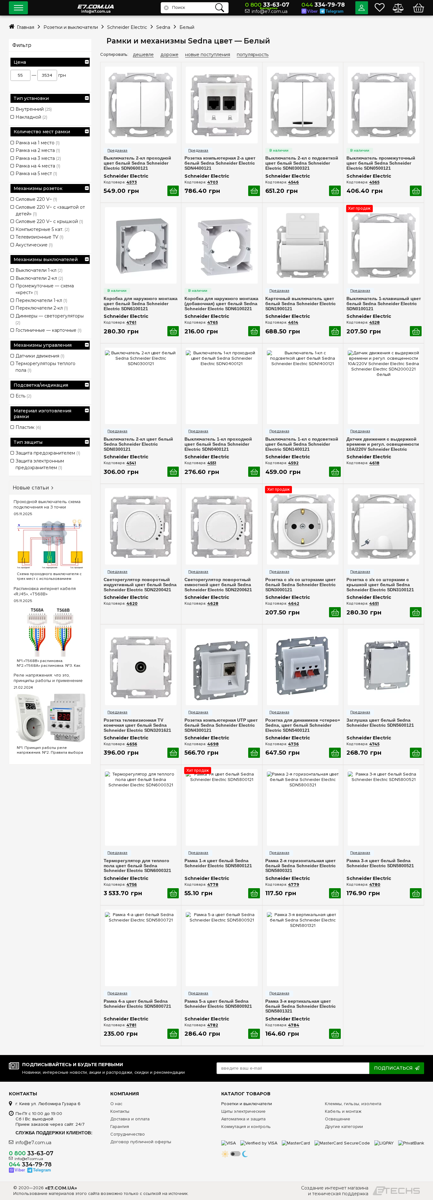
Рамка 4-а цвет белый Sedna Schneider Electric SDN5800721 (137, 1004)
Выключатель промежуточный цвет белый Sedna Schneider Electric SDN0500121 (380, 163)
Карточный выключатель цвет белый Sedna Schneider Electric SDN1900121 (300, 303)
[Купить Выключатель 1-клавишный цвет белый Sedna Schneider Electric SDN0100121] (416, 331)
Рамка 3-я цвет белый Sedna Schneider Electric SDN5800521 (380, 863)
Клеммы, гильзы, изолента (353, 1103)
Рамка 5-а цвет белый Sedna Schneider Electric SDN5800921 (218, 1004)
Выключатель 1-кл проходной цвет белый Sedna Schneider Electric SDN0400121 (218, 444)
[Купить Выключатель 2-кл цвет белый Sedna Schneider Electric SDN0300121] (173, 472)
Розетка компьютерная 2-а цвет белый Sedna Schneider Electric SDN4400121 (219, 163)
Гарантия (119, 1126)
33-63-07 (267, 4)
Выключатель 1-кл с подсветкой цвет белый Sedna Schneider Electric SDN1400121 (301, 444)
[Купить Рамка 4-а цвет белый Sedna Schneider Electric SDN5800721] (173, 1034)
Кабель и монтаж (343, 1111)
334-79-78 (323, 4)
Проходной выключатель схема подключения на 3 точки (47, 504)
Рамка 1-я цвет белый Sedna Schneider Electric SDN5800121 (218, 863)
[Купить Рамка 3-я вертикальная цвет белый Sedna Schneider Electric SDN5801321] (335, 1034)
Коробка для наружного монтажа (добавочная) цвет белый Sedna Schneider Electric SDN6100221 (221, 303)
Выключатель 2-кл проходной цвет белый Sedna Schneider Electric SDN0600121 (137, 163)
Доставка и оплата (130, 1119)
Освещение (337, 1119)
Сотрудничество (127, 1134)
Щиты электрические (243, 1111)
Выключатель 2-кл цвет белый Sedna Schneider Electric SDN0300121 (138, 444)
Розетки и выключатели (246, 1103)
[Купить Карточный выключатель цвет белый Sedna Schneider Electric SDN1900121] (335, 331)
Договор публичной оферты (140, 1141)
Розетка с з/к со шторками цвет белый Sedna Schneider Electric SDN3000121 (300, 584)
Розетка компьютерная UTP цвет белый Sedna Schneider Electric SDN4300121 (221, 725)
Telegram (335, 11)
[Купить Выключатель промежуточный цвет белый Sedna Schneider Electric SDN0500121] (416, 191)
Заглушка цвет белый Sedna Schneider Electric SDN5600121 (380, 723)
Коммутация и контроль (246, 1126)
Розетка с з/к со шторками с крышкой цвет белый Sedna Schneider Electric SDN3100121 (380, 584)
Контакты (119, 1111)
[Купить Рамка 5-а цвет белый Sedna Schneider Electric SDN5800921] (254, 1034)
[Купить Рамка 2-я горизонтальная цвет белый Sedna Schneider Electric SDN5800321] (335, 893)
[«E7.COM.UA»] (96, 2)
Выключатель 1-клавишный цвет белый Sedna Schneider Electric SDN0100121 (383, 303)
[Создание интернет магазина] (396, 1190)
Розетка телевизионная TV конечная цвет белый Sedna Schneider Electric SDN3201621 (137, 725)
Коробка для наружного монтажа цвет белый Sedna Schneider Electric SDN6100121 (141, 303)
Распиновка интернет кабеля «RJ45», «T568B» (45, 591)
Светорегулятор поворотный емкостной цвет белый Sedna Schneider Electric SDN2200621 (218, 584)
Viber (312, 11)
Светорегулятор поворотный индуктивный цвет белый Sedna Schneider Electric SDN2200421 (140, 584)
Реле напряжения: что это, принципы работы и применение (48, 677)
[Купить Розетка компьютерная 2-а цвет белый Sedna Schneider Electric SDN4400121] (254, 191)
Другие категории (344, 1126)
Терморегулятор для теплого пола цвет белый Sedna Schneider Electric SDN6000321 (137, 865)
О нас (116, 1103)
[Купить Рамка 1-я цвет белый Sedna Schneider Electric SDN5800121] (254, 893)
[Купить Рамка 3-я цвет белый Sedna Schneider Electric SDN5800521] (416, 893)
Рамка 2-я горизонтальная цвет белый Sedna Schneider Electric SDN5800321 (300, 865)
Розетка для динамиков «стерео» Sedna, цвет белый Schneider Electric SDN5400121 (302, 725)
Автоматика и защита (243, 1119)
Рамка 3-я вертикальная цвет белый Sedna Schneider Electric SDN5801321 (300, 1006)
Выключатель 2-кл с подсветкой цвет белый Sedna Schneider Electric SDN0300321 (301, 163)
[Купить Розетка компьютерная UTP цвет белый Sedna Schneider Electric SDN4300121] (254, 753)
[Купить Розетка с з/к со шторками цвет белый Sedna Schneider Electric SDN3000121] (335, 612)
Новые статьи (31, 487)
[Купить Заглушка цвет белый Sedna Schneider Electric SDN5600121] (416, 753)
